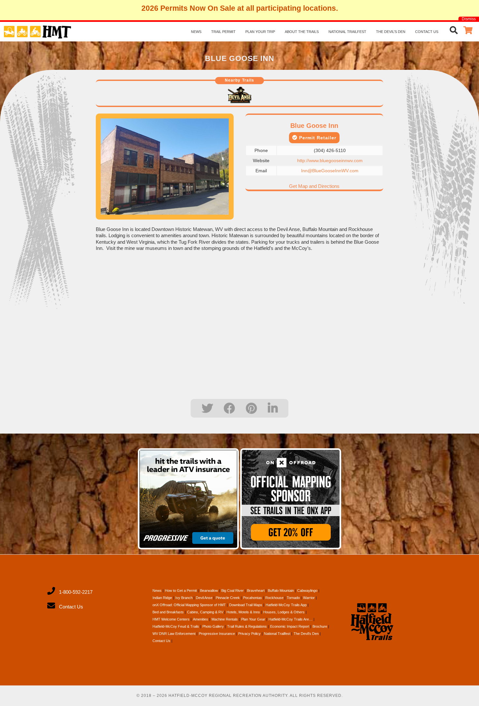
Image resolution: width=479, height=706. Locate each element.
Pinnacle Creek (228, 598)
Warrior (309, 598)
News (196, 32)
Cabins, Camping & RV (205, 612)
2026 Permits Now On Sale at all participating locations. (239, 8)
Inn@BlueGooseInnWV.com (329, 170)
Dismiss (469, 19)
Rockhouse (274, 598)
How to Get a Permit (181, 590)
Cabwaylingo (307, 590)
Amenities (200, 619)
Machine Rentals (224, 619)
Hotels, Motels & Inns (243, 612)
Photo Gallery (213, 626)
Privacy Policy (249, 634)
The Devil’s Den (390, 32)
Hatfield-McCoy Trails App (286, 605)
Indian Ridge (162, 598)
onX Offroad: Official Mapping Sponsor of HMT (189, 605)
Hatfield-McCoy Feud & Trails (175, 626)
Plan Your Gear (253, 619)
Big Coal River (232, 590)
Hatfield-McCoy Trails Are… (290, 619)
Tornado (293, 598)
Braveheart (256, 590)
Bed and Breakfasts (168, 612)
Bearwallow (209, 590)
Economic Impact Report (289, 626)
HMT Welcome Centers (171, 619)
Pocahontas (252, 598)
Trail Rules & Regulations (247, 626)
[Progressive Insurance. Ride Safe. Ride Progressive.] (188, 499)
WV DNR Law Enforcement (174, 634)
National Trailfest (347, 32)
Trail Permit (223, 32)
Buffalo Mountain (281, 590)
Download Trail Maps (245, 605)
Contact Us (426, 32)
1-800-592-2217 (76, 592)
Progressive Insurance (217, 634)
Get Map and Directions (314, 186)
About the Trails (302, 32)
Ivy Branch (184, 598)
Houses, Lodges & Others (284, 612)
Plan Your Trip (260, 32)
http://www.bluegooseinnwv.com (330, 160)
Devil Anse (204, 598)
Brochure (319, 626)
